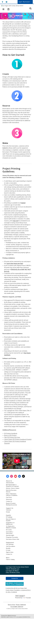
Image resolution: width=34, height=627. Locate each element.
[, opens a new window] (15, 585)
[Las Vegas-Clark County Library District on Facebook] (7, 476)
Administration (10, 482)
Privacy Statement (21, 604)
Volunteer (8, 510)
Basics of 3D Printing (10, 435)
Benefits (8, 548)
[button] (2, 2)
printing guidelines (20, 154)
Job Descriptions (10, 546)
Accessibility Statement (16, 606)
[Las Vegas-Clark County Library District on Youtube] (15, 476)
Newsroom (9, 499)
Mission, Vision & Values (12, 488)
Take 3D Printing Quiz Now (12, 437)
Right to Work (9, 552)
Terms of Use (11, 604)
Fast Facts (9, 497)
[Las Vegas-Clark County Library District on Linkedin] (19, 476)
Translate (28, 597)
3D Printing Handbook (10, 433)
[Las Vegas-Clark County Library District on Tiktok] (23, 476)
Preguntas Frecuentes (12, 537)
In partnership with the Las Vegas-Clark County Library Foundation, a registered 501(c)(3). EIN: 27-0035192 (18, 590)
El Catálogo (9, 517)
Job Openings (10, 544)
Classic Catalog (10, 559)
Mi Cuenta (9, 529)
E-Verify (8, 550)
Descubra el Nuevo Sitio (12, 539)
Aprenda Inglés (10, 535)
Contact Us (9, 501)
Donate (8, 512)
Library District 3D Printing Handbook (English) (18, 439)
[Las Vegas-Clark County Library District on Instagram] (11, 476)
